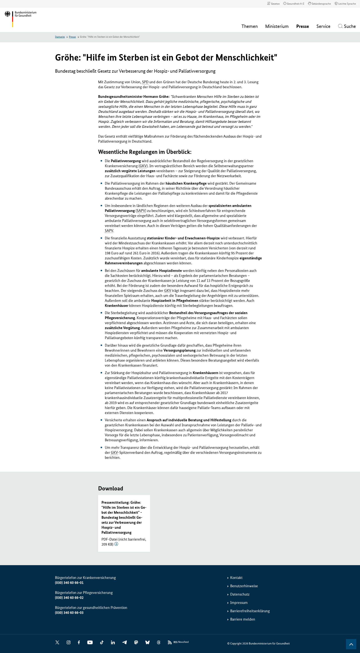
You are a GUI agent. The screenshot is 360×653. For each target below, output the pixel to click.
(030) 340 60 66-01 (69, 582)
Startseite (60, 37)
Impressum (239, 603)
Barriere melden (242, 619)
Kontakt (236, 578)
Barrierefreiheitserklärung (250, 611)
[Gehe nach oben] (351, 644)
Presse (72, 37)
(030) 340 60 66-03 (69, 612)
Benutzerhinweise (244, 586)
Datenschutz (240, 594)
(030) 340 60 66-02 (69, 597)
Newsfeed (181, 642)
